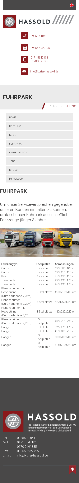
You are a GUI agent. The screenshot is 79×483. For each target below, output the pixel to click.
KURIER (13, 134)
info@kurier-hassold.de (44, 71)
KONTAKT (14, 170)
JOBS (12, 161)
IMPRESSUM (16, 178)
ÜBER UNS (15, 126)
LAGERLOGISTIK (18, 152)
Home (54, 106)
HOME (12, 117)
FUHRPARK (15, 143)
